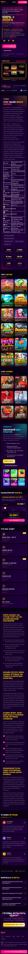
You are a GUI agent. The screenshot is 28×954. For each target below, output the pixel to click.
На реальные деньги (11, 465)
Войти (14, 2)
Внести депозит (13, 520)
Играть (23, 948)
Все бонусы (7, 50)
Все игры (4, 277)
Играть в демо (9, 461)
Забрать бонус (8, 46)
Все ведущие (5, 374)
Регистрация (22, 2)
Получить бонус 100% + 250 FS (14, 924)
